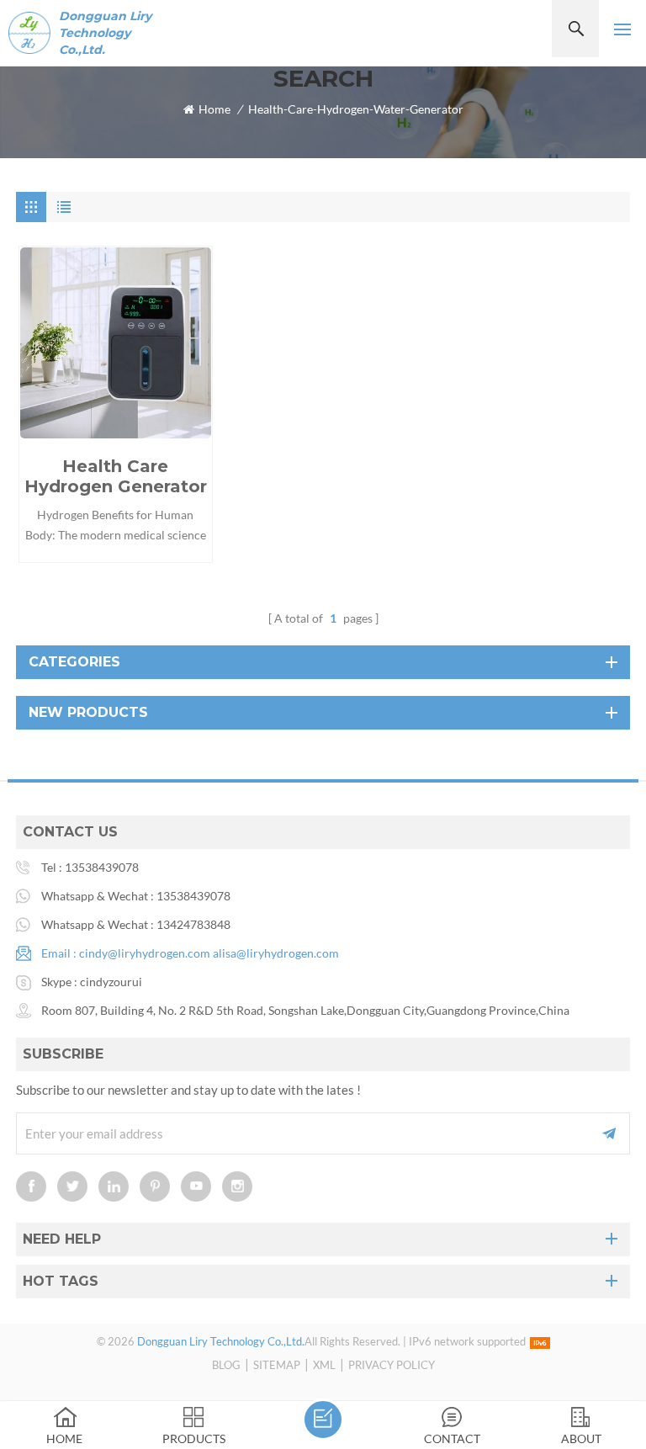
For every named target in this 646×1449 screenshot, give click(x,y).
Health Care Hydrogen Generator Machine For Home (115, 476)
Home (214, 109)
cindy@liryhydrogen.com (144, 953)
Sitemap (276, 1365)
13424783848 (193, 924)
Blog (226, 1365)
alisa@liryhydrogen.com (276, 953)
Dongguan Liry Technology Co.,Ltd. (105, 32)
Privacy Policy (391, 1365)
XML (324, 1365)
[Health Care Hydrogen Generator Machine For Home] (115, 342)
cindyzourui (111, 981)
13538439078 (102, 867)
